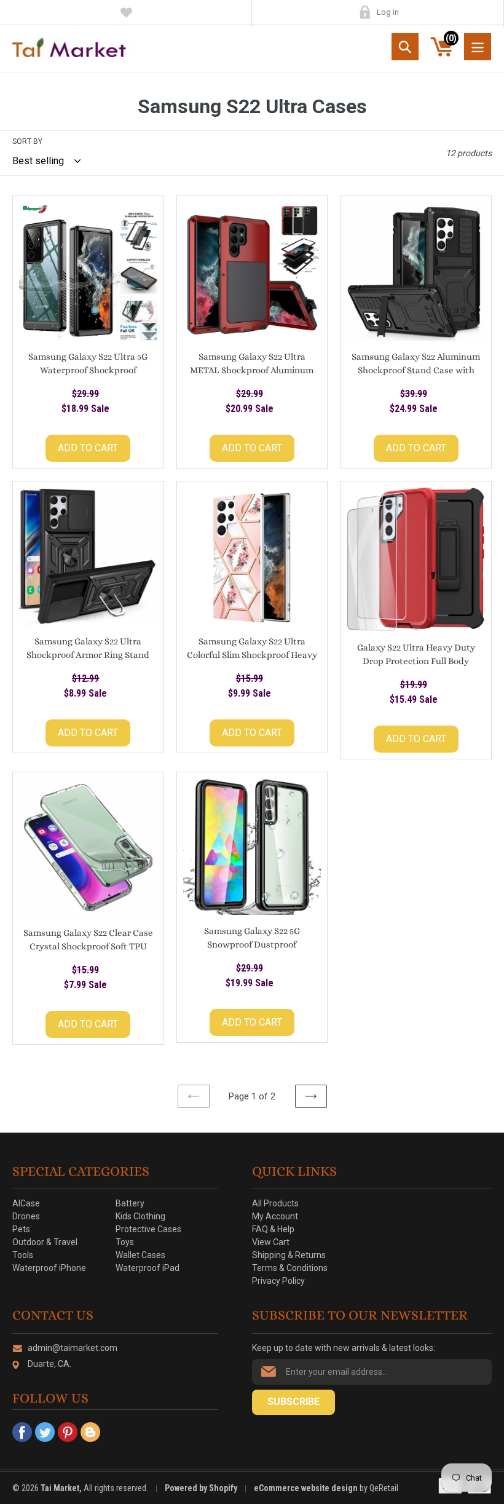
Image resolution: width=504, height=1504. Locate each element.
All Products (275, 1203)
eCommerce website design (307, 1488)
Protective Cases (148, 1229)
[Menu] (477, 46)
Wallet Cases (140, 1255)
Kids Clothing (140, 1216)
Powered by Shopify (201, 1488)
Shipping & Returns (289, 1255)
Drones (26, 1216)
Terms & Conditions (290, 1268)
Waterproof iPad (147, 1268)
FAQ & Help (273, 1229)
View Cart (270, 1242)
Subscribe (293, 1401)
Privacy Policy (278, 1281)
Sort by (27, 141)
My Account (364, 12)
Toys (125, 1242)
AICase (26, 1203)
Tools (22, 1255)
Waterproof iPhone (49, 1268)
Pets (21, 1229)
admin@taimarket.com (72, 1348)
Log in (388, 12)
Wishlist (126, 12)
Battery (130, 1203)
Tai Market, (61, 1488)
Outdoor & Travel (44, 1242)
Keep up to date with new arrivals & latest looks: (343, 1348)
